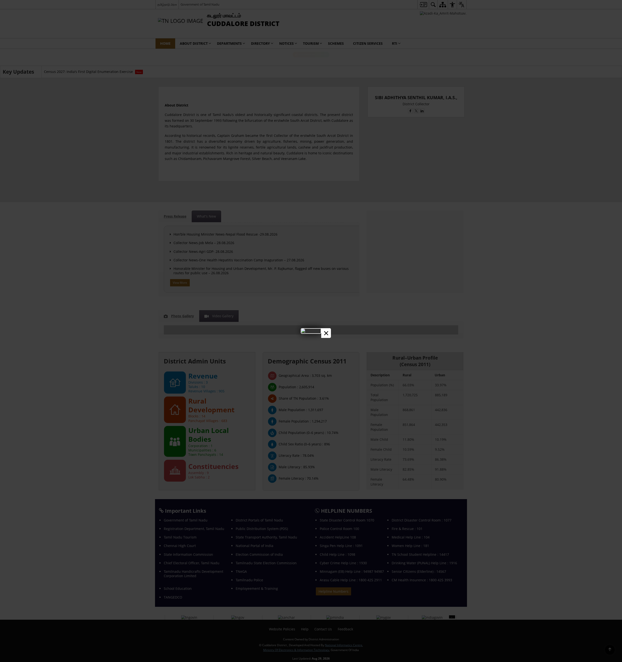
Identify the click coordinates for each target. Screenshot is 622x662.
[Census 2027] (311, 330)
